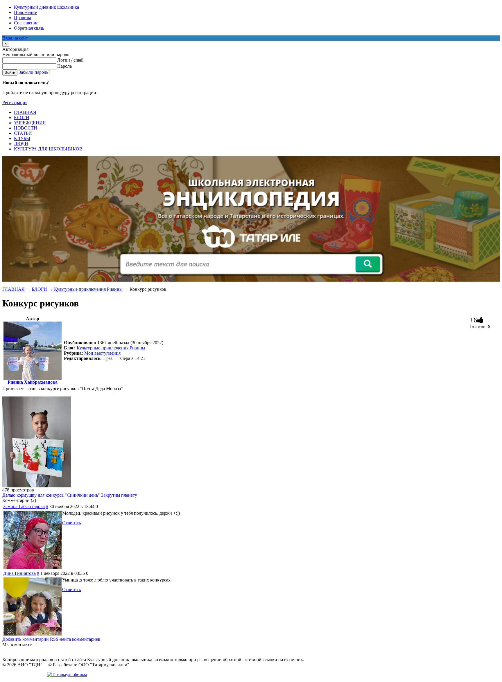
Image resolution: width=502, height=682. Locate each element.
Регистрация (14, 102)
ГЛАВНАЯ (13, 289)
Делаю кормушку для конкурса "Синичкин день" (51, 495)
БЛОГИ (39, 289)
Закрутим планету (119, 495)
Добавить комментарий (25, 639)
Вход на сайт (15, 37)
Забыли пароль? (34, 72)
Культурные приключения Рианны (88, 289)
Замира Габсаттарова (24, 506)
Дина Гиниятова (19, 573)
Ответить (71, 522)
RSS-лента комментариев (75, 639)
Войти (10, 72)
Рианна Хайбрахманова (33, 382)
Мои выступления (102, 353)
